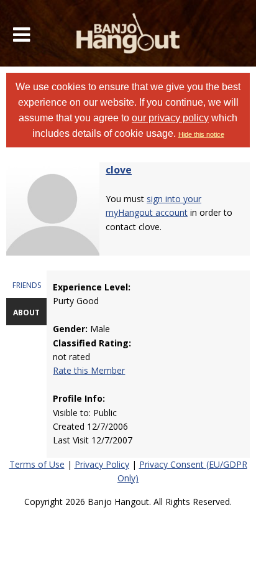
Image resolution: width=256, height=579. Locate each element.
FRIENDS (26, 285)
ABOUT (26, 312)
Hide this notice (201, 134)
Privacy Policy (102, 464)
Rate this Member (89, 370)
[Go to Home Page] (128, 33)
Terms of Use (37, 464)
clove (119, 170)
